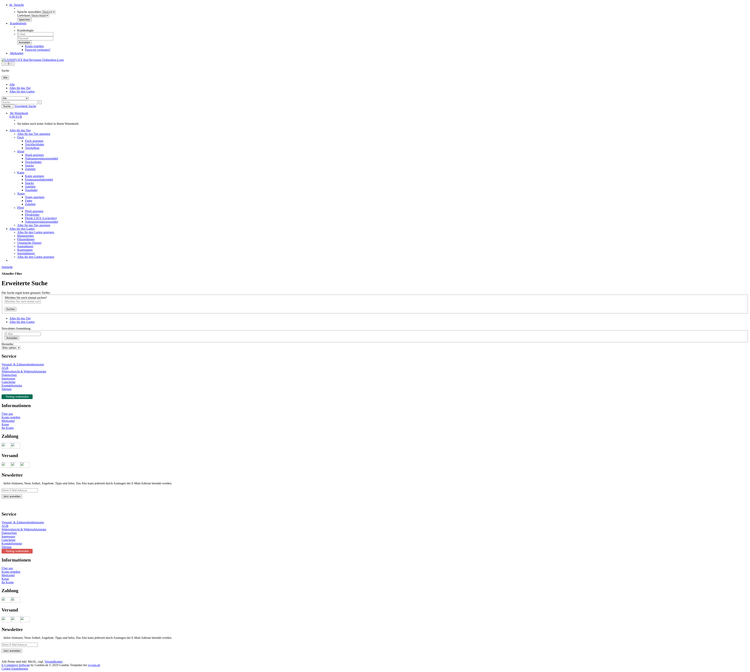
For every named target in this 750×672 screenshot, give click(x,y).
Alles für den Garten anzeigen (35, 232)
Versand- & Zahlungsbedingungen (23, 364)
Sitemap (7, 389)
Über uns (7, 413)
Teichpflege (32, 148)
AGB (5, 368)
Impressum (8, 378)
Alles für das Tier (20, 88)
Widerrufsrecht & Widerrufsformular (24, 371)
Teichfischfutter (34, 144)
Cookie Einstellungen (15, 668)
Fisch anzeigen (34, 141)
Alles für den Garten (22, 91)
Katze (20, 172)
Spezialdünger (26, 253)
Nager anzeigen (34, 197)
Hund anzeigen (34, 155)
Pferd (20, 207)
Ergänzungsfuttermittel (39, 179)
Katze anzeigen (34, 176)
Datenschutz (9, 375)
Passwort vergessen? (37, 49)
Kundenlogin (17, 23)
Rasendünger (25, 246)
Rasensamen (25, 249)
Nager (21, 193)
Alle (12, 84)
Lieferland (23, 15)
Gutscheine (8, 382)
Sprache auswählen (29, 11)
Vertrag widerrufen (17, 396)
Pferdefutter (32, 214)
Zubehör (30, 169)
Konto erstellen (34, 46)
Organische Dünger (29, 242)
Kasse (5, 424)
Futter (28, 200)
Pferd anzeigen (34, 211)
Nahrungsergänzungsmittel (41, 158)
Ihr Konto (8, 428)
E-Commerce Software (16, 665)
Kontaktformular (12, 385)
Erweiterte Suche (25, 106)
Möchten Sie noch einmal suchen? (26, 297)
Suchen (10, 309)
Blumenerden (25, 235)
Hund (20, 151)
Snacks (29, 165)
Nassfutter (31, 190)
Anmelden (12, 338)
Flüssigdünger (26, 239)
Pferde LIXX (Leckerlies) (41, 218)
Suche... (8, 106)
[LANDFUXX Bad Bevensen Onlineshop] (33, 59)
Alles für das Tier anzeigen (33, 133)
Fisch (20, 137)
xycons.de (94, 665)
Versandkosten (53, 661)
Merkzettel (16, 53)
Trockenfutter (33, 162)
